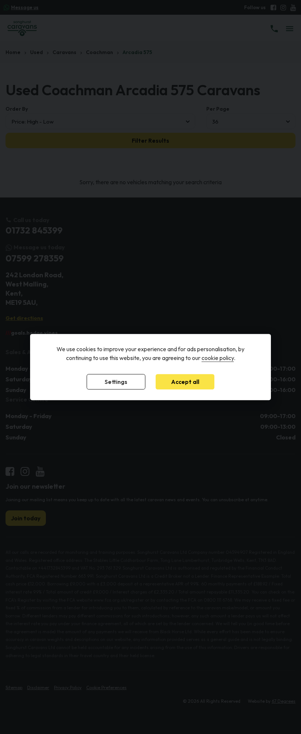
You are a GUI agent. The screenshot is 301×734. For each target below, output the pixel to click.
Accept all (185, 381)
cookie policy (218, 357)
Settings (116, 381)
